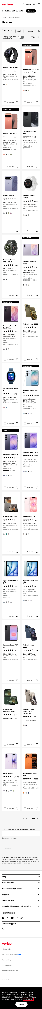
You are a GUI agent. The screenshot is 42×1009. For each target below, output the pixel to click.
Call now (31, 11)
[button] (8, 31)
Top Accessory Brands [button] (12, 888)
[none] (18, 818)
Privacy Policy (7, 949)
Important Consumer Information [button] (16, 906)
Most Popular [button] (8, 882)
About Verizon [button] (8, 900)
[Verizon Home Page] (7, 4)
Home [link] (4, 17)
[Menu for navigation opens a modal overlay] (39, 4)
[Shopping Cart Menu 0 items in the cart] (33, 4)
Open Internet (7, 965)
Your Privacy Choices (10, 954)
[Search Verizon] (23, 4)
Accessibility (6, 960)
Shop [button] (4, 877)
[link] (21, 818)
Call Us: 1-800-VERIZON (14, 11)
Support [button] (5, 894)
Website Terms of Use (10, 971)
